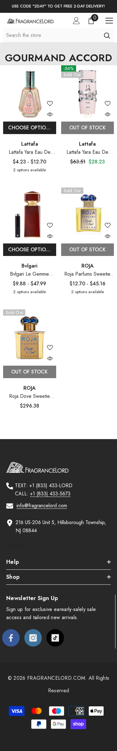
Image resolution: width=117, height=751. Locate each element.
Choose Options (30, 127)
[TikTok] (55, 638)
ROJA (87, 265)
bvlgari (29, 265)
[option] (58, 6)
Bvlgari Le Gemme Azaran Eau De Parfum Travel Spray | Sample (29, 274)
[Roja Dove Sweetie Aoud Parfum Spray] (29, 336)
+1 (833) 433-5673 (50, 493)
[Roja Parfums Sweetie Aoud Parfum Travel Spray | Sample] (87, 214)
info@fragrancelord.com (42, 505)
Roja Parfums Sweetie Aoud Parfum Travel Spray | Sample (87, 274)
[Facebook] (11, 638)
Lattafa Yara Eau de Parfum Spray (30, 152)
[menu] (109, 20)
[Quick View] (50, 114)
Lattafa (29, 144)
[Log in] (76, 20)
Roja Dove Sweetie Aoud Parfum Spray (29, 396)
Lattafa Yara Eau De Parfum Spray (87, 152)
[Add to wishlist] (50, 103)
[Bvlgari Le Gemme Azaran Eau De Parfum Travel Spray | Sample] (29, 214)
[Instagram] (33, 638)
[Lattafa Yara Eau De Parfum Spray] (87, 91)
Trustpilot (15, 544)
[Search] (107, 35)
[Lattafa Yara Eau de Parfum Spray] (29, 91)
